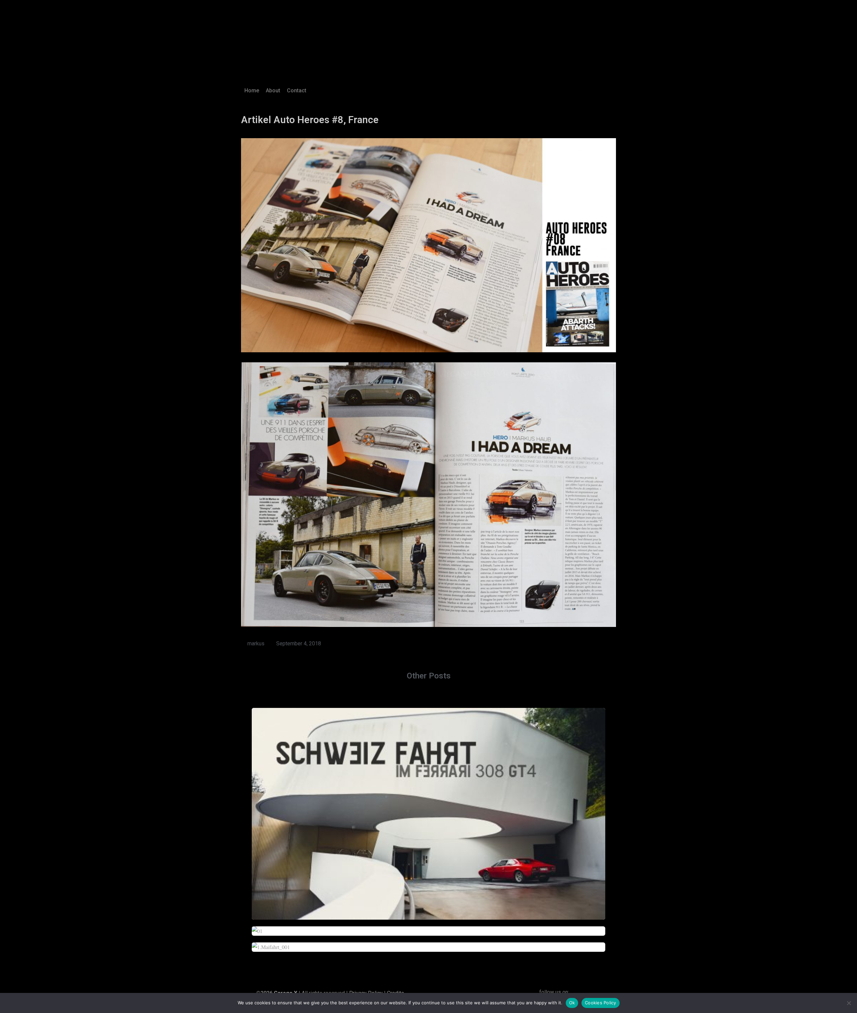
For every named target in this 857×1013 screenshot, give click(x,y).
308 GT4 (422, 822)
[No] (848, 1003)
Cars (438, 822)
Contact (296, 90)
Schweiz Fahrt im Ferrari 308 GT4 (428, 810)
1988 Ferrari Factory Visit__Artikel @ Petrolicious (428, 927)
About (273, 90)
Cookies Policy (600, 1002)
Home (251, 90)
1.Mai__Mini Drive (429, 943)
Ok (572, 1002)
